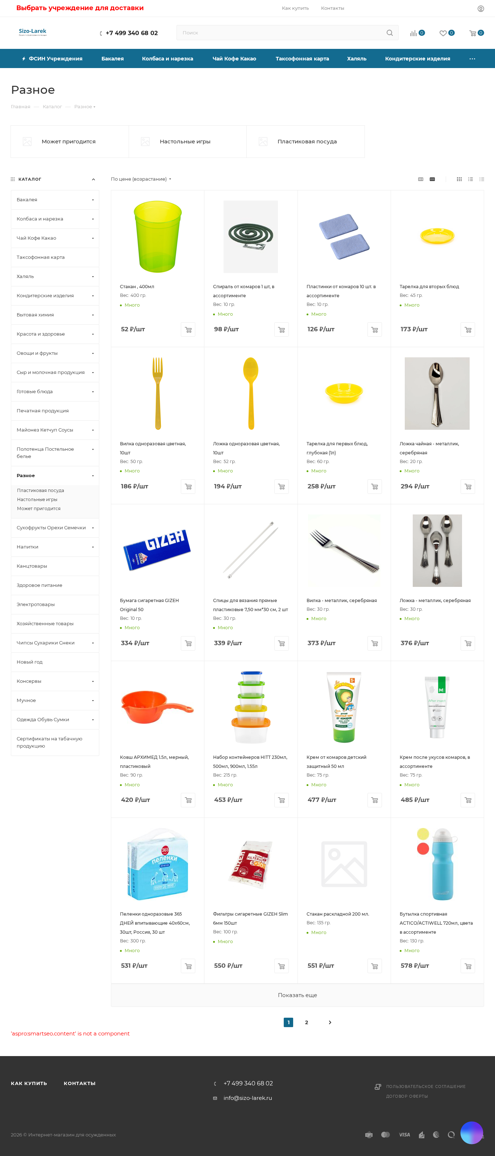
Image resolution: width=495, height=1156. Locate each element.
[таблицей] (482, 179)
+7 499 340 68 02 (132, 33)
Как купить (29, 1083)
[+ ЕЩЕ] (472, 58)
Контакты (79, 1083)
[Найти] (390, 32)
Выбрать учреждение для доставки (80, 8)
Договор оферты (407, 1096)
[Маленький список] (421, 179)
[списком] (470, 179)
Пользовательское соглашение (426, 1086)
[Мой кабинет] (481, 9)
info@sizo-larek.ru (248, 1097)
